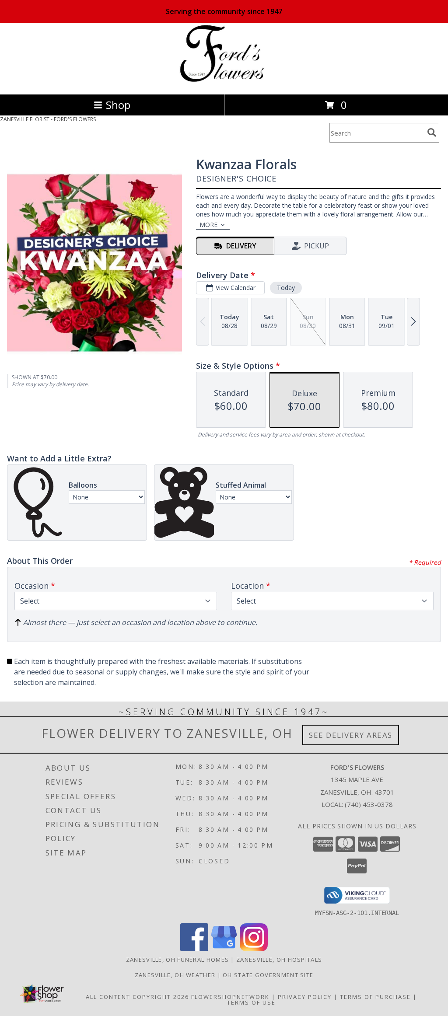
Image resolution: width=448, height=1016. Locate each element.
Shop (118, 105)
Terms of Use (251, 1002)
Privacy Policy (305, 997)
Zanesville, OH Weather (175, 975)
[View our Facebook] (194, 949)
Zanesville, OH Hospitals (279, 960)
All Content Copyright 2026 (137, 997)
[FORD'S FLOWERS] (224, 81)
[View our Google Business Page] (224, 949)
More (208, 224)
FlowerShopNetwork (230, 997)
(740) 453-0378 (369, 804)
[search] (432, 132)
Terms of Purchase (375, 997)
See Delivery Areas (350, 735)
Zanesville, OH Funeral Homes (177, 960)
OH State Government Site (268, 975)
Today (286, 287)
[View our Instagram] (254, 949)
